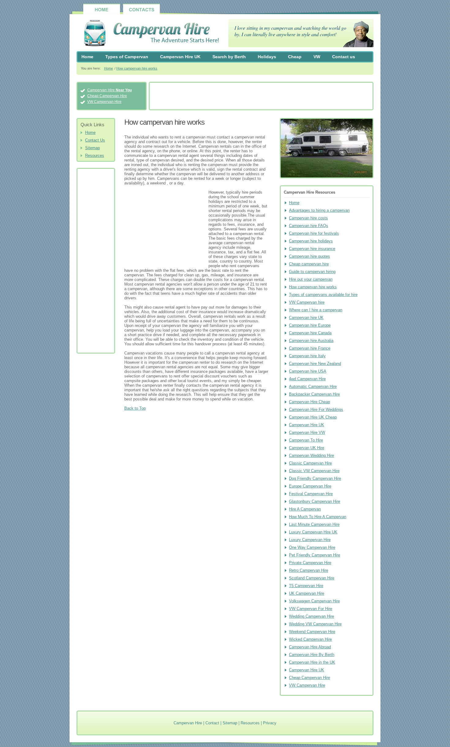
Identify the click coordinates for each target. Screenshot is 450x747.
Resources (94, 155)
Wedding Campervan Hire (311, 616)
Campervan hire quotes (309, 256)
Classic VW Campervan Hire (314, 470)
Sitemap (92, 148)
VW (316, 56)
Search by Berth (229, 56)
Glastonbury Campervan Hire (314, 501)
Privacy (269, 723)
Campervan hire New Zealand (315, 363)
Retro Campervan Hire (308, 570)
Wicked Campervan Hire (310, 639)
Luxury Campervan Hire (310, 539)
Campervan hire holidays (311, 241)
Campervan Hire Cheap (309, 402)
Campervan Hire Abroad (310, 647)
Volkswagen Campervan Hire (314, 601)
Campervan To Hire (306, 440)
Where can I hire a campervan (315, 310)
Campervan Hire (109, 90)
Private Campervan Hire (310, 562)
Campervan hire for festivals (314, 233)
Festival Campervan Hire (311, 493)
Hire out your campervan (310, 279)
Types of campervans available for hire (323, 294)
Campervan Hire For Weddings (316, 409)
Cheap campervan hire (309, 264)
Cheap (295, 56)
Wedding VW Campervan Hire (315, 624)
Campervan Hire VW (307, 432)
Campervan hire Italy (307, 356)
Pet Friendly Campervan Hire (314, 555)
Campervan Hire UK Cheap (313, 417)
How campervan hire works (136, 68)
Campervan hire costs (308, 218)
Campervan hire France (309, 348)
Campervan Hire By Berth (311, 654)
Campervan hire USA (307, 371)
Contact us (343, 56)
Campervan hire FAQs (308, 225)
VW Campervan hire (306, 302)
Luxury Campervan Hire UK (313, 532)
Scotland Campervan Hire (311, 578)
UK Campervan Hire (306, 593)
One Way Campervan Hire (312, 547)
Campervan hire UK (306, 317)
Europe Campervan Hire (310, 486)
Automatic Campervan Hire (313, 386)
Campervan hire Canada (310, 333)
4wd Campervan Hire (307, 379)
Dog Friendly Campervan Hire (315, 478)
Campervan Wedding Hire (311, 455)
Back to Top (135, 408)
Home (87, 56)
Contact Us (95, 140)
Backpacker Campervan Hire (314, 394)
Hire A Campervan (305, 509)
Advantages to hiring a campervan (319, 210)
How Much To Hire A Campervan (317, 516)
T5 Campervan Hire (306, 585)
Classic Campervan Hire (310, 463)
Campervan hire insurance (312, 248)
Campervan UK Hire (306, 448)
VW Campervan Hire (104, 102)
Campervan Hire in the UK (312, 662)
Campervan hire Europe (310, 325)
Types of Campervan (126, 56)
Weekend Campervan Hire (312, 631)
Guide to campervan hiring (312, 271)
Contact (212, 723)
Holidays (267, 56)
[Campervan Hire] (148, 34)
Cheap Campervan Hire (107, 96)
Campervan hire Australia (311, 340)
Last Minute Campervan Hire (314, 524)
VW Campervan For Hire (310, 608)
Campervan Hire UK (180, 56)
